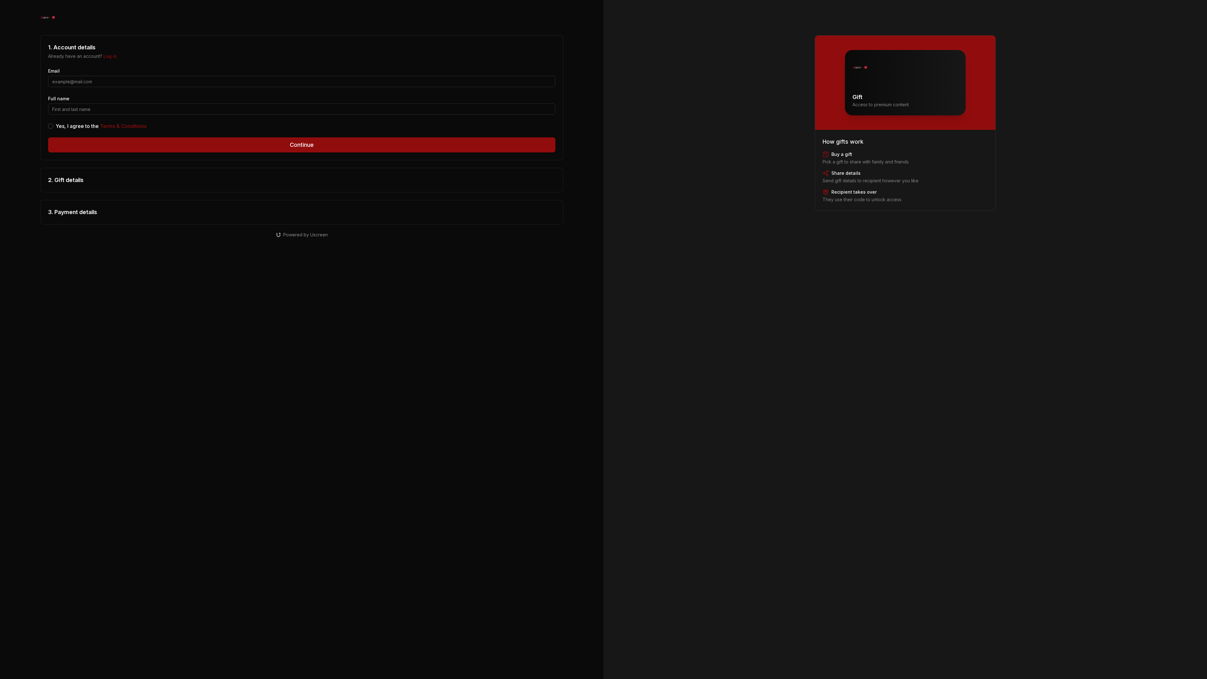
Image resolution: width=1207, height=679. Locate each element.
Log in (110, 56)
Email (54, 71)
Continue (302, 144)
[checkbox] (50, 126)
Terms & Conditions (123, 126)
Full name (58, 98)
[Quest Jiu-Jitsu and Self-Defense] (47, 17)
